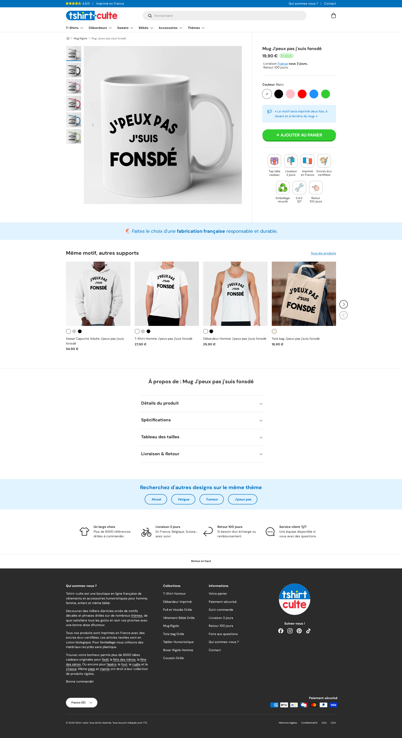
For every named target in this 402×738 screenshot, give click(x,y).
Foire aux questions (223, 634)
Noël (105, 659)
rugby (136, 664)
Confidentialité (309, 722)
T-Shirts (72, 28)
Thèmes (194, 28)
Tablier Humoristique (178, 642)
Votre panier (218, 593)
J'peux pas (243, 499)
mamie (105, 669)
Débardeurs (98, 28)
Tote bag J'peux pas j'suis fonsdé (296, 339)
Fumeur (212, 499)
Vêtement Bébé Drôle (179, 618)
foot (124, 664)
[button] (333, 15)
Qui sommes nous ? (303, 3)
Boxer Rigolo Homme (178, 650)
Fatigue (183, 499)
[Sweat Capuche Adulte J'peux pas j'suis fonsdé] (98, 294)
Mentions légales (288, 722)
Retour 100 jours (221, 626)
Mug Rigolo (80, 38)
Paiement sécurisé (223, 602)
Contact (330, 3)
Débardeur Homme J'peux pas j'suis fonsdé (234, 339)
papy (91, 669)
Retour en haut (201, 561)
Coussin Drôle (173, 658)
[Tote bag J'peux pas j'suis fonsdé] (304, 294)
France (283, 64)
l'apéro (111, 664)
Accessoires (168, 28)
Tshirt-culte (81, 722)
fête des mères (124, 659)
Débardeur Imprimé (177, 602)
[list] (163, 125)
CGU (324, 722)
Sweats (123, 28)
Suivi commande (221, 610)
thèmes (136, 615)
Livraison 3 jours (221, 618)
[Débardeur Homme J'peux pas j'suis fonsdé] (235, 294)
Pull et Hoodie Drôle (177, 610)
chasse (71, 669)
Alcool (156, 499)
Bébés (143, 28)
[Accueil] (68, 38)
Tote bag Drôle (173, 634)
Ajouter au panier (301, 135)
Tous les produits (323, 253)
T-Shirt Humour (174, 593)
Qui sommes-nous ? (224, 642)
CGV (333, 722)
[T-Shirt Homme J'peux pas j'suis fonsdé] (167, 294)
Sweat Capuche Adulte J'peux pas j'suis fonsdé (95, 341)
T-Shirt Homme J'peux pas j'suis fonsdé (163, 339)
